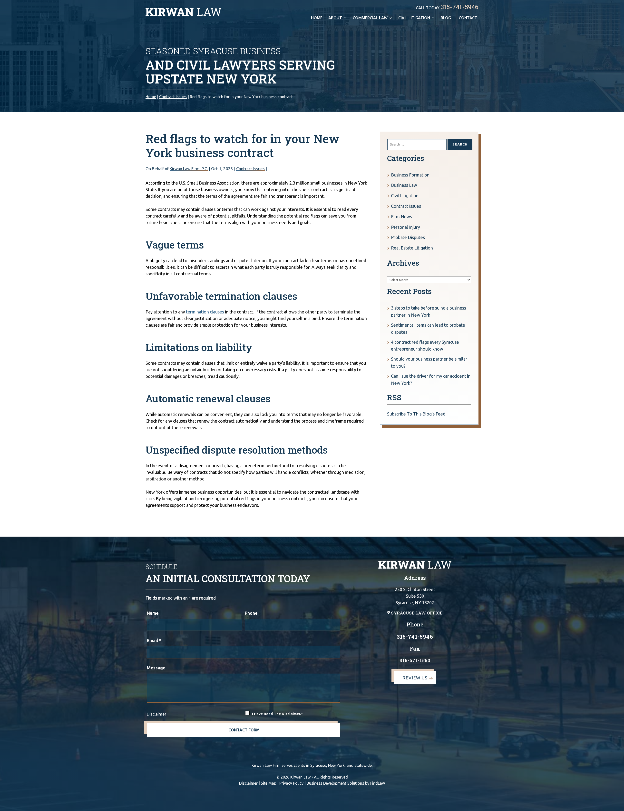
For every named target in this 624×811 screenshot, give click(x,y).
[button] (619, 806)
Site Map (268, 783)
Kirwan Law (300, 777)
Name (153, 613)
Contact (468, 18)
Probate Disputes (408, 237)
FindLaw (377, 783)
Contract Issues (250, 168)
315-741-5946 (459, 7)
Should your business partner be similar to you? (429, 362)
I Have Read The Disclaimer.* (277, 714)
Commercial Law (370, 18)
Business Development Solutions (335, 783)
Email (154, 640)
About (335, 18)
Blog (446, 18)
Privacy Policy (291, 783)
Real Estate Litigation (412, 247)
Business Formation (410, 174)
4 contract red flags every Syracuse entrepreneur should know (425, 346)
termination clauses (205, 311)
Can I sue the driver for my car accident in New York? (430, 379)
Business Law (404, 185)
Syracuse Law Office (416, 613)
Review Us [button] (415, 677)
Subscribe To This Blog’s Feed (416, 413)
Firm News (401, 216)
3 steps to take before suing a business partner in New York (428, 311)
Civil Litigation (414, 18)
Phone (251, 613)
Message (156, 667)
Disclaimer (156, 714)
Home (316, 18)
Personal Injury (405, 227)
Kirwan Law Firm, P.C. (189, 168)
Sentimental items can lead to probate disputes (428, 328)
